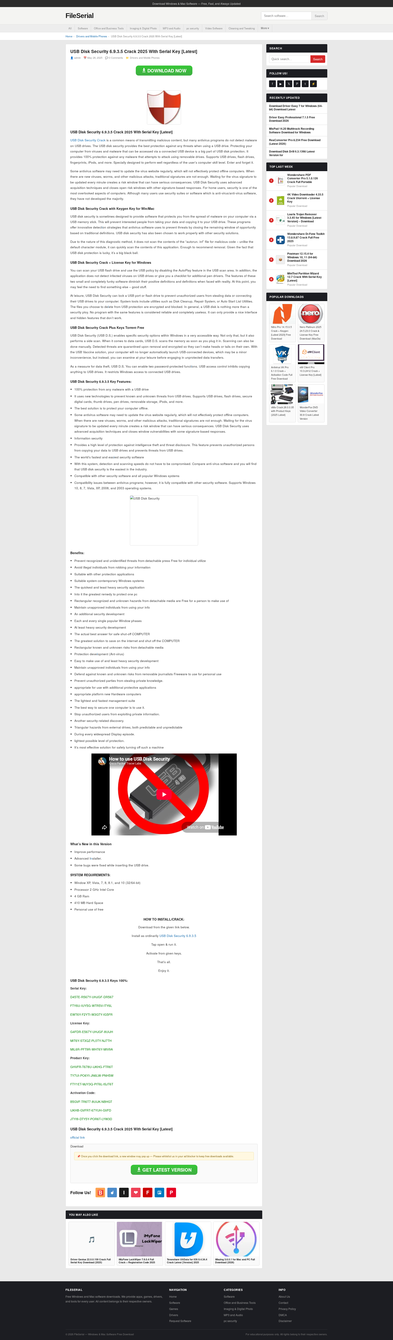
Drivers (173, 1315)
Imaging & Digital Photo (143, 28)
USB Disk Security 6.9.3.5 (177, 936)
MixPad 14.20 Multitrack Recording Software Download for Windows (291, 130)
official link (77, 1137)
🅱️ (100, 1192)
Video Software (213, 28)
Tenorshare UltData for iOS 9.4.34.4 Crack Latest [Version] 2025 (187, 1261)
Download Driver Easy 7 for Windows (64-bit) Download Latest (295, 107)
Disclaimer (285, 1321)
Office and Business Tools (109, 28)
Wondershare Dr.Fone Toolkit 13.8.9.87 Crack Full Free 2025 (306, 237)
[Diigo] (112, 1192)
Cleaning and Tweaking (242, 28)
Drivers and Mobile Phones (91, 36)
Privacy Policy (287, 1309)
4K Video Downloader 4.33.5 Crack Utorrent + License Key (305, 198)
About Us (284, 1296)
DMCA (283, 1315)
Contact (283, 1302)
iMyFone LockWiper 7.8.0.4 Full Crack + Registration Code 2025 (137, 1261)
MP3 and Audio (171, 28)
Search (319, 16)
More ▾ (265, 28)
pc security (192, 28)
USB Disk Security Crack (88, 140)
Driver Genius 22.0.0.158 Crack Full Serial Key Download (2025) (91, 1261)
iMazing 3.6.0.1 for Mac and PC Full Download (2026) (235, 1261)
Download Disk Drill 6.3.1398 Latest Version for (292, 153)
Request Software (180, 1321)
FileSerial (79, 15)
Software (83, 28)
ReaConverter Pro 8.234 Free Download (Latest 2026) (294, 141)
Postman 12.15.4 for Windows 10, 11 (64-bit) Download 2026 (302, 257)
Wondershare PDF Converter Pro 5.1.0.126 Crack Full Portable (302, 178)
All (70, 28)
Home (69, 36)
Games (173, 1309)
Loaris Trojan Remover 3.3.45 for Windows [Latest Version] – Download (304, 218)
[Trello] (159, 1192)
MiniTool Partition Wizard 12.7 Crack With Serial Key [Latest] (304, 277)
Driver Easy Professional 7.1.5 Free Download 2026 (292, 119)
